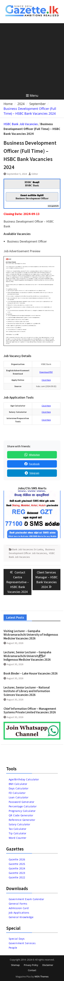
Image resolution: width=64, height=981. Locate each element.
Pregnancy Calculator (22, 811)
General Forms (18, 903)
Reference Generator (22, 820)
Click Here (46, 380)
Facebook (34, 463)
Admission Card (19, 908)
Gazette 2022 (17, 877)
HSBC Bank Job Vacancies (21, 124)
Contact (32, 970)
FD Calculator (17, 793)
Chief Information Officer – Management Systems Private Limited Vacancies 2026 (30, 710)
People (13, 947)
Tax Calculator (17, 829)
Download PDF (46, 372)
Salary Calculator (19, 824)
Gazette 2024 (17, 868)
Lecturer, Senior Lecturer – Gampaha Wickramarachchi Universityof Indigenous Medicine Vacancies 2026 (27, 656)
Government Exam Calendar (26, 899)
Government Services (22, 943)
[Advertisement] (32, 57)
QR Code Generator (21, 815)
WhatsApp (34, 454)
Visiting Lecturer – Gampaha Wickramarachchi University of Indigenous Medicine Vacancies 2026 (31, 634)
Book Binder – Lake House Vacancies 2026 (31, 673)
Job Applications (19, 912)
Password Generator (21, 802)
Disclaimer (47, 965)
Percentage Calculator (23, 806)
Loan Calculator (19, 797)
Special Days (17, 938)
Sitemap (15, 965)
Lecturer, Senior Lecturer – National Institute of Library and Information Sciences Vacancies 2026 (27, 691)
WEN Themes (41, 976)
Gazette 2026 (17, 859)
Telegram (34, 473)
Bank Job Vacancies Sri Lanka (27, 549)
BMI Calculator (18, 784)
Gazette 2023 (17, 873)
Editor (35, 173)
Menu (34, 95)
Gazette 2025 (17, 864)
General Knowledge (21, 917)
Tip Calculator (17, 833)
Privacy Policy (31, 965)
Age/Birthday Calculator (24, 779)
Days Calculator (19, 788)
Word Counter (17, 838)
